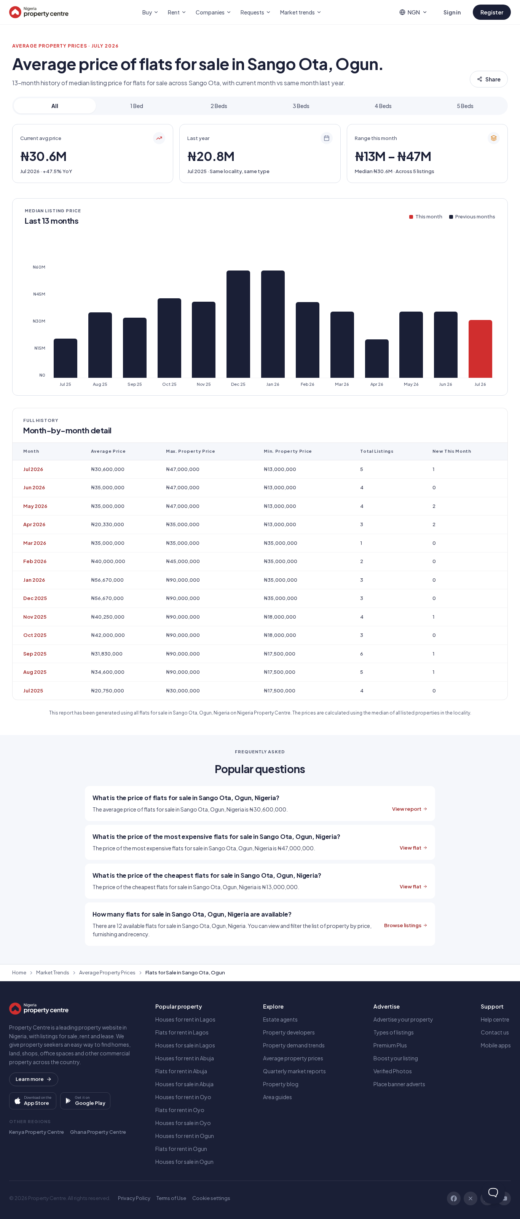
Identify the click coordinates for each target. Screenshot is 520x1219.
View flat (410, 848)
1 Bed (136, 105)
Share (493, 79)
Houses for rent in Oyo (183, 1096)
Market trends (297, 12)
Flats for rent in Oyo (179, 1109)
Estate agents (280, 1019)
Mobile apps (496, 1045)
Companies (210, 12)
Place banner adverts (399, 1084)
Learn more (30, 1079)
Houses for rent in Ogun (184, 1135)
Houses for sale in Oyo (183, 1122)
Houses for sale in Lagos (185, 1045)
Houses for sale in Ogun (184, 1161)
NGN (414, 12)
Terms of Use (171, 1198)
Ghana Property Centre (98, 1132)
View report (406, 809)
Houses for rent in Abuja (184, 1058)
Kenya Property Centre (36, 1132)
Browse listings (402, 925)
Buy (147, 12)
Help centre (495, 1019)
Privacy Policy (134, 1198)
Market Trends (52, 972)
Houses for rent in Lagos (185, 1019)
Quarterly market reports (294, 1071)
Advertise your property (403, 1019)
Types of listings (393, 1032)
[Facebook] (454, 1198)
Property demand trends (294, 1045)
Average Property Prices (107, 972)
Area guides (277, 1096)
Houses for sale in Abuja (184, 1084)
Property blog (280, 1084)
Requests (252, 12)
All (54, 105)
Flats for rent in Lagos (182, 1032)
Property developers (289, 1032)
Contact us (495, 1032)
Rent (174, 12)
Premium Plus (390, 1045)
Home (19, 972)
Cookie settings (211, 1198)
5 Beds (465, 105)
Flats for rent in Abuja (181, 1071)
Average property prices (293, 1058)
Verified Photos (392, 1071)
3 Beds (301, 105)
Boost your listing (395, 1058)
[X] (470, 1198)
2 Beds (219, 105)
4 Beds (383, 105)
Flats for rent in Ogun (181, 1148)
